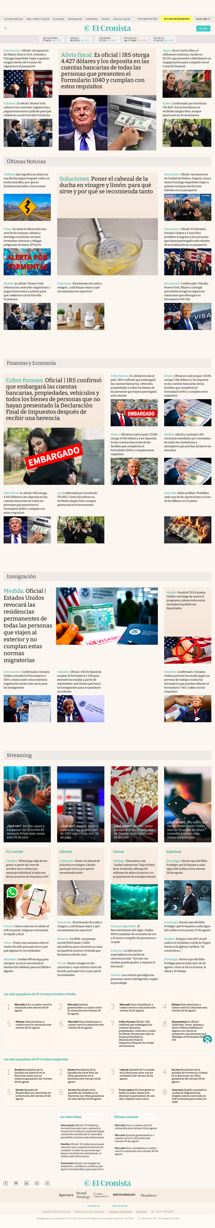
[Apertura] (66, 1196)
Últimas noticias (13, 19)
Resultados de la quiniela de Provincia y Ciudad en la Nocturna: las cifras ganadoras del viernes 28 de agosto (190, 1075)
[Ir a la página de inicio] (107, 28)
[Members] (148, 1195)
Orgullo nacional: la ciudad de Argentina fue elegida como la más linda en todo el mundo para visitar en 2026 (189, 1095)
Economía (58, 19)
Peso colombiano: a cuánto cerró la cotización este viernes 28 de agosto (138, 1007)
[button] (207, 1039)
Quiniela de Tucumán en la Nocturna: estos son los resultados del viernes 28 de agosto (137, 1074)
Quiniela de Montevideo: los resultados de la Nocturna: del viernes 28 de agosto (33, 1094)
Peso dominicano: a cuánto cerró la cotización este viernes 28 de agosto (86, 1024)
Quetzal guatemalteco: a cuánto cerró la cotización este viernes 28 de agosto (85, 1009)
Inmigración (75, 19)
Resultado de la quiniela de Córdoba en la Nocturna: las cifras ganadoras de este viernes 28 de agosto (86, 1094)
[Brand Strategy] (83, 1195)
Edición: (201, 19)
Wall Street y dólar (38, 19)
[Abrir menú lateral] (5, 28)
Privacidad (141, 1211)
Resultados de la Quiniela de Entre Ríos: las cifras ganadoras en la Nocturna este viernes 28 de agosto (84, 1075)
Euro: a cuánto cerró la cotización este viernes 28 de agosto (33, 1007)
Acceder (203, 28)
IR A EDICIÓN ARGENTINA (176, 19)
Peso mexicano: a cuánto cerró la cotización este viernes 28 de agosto (189, 1007)
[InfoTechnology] (124, 1195)
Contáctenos (94, 1206)
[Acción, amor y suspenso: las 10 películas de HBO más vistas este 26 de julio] (80, 804)
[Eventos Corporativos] (100, 1195)
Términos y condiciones (120, 1211)
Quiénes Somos (119, 1206)
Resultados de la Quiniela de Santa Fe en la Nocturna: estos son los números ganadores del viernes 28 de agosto (33, 1075)
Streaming (92, 19)
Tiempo (105, 19)
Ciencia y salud (121, 19)
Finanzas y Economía (31, 363)
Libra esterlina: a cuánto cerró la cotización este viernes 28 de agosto (33, 1024)
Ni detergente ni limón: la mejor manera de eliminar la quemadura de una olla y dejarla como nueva (137, 1094)
